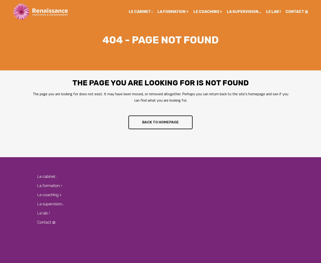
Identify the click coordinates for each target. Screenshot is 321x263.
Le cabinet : (47, 176)
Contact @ (46, 222)
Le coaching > (49, 195)
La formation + (49, 185)
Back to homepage (160, 122)
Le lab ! (43, 213)
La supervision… (50, 204)
